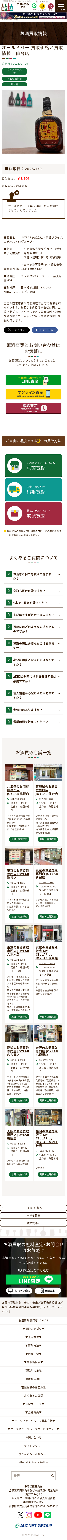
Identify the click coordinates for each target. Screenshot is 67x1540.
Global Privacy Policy (33, 1462)
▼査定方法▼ (33, 1337)
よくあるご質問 (33, 1395)
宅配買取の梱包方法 (33, 1387)
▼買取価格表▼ (33, 1362)
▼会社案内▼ (33, 1412)
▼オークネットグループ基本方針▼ (33, 1420)
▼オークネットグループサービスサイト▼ (33, 1429)
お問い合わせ (33, 1437)
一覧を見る (33, 1215)
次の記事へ (34, 1223)
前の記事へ (35, 1208)
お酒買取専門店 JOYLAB (33, 1320)
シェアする (18, 330)
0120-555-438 (23, 6)
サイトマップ (32, 1446)
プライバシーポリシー (32, 1454)
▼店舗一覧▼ (33, 1354)
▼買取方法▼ (33, 1345)
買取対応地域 (33, 1370)
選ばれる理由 (33, 1379)
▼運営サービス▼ (33, 1404)
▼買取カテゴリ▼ (33, 1328)
